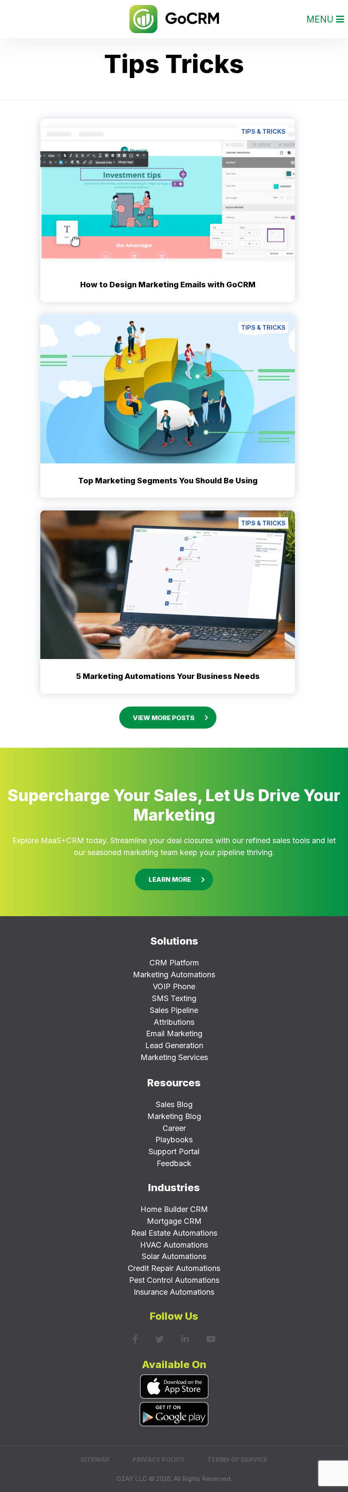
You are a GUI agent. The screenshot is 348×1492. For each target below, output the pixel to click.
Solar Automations (174, 1256)
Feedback (174, 1163)
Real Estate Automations (174, 1232)
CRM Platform (174, 962)
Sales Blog (174, 1104)
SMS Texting (174, 998)
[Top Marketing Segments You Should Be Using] (167, 388)
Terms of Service (237, 1460)
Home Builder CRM (174, 1209)
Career (174, 1128)
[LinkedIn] (185, 1339)
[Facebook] (135, 1339)
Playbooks (174, 1139)
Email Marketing (174, 1033)
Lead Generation (174, 1045)
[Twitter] (159, 1339)
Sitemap (95, 1460)
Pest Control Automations (174, 1280)
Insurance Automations (174, 1291)
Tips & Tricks (263, 131)
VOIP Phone (174, 986)
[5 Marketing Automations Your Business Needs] (167, 584)
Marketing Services (174, 1057)
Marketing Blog (174, 1116)
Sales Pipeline (174, 1010)
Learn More (170, 879)
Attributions (174, 1022)
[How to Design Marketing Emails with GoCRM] (167, 192)
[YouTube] (211, 1339)
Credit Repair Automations (174, 1268)
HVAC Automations (174, 1244)
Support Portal (174, 1151)
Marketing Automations (174, 974)
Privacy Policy (158, 1460)
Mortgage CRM (174, 1221)
